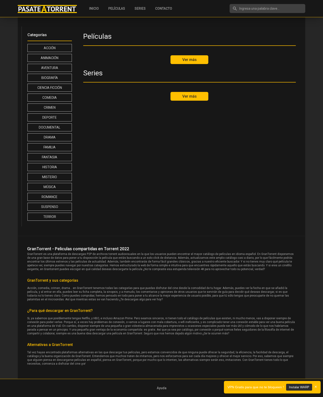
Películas (116, 8)
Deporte (49, 117)
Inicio (94, 8)
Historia (49, 167)
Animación (49, 58)
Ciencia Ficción (49, 88)
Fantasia (49, 157)
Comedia (49, 97)
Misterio (49, 177)
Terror (49, 217)
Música (50, 187)
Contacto (163, 8)
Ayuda (161, 388)
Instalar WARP (299, 387)
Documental (49, 127)
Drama (50, 137)
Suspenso (49, 207)
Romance (49, 197)
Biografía (49, 78)
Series (140, 8)
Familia (50, 147)
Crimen (50, 107)
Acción (50, 48)
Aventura (49, 68)
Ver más (189, 59)
